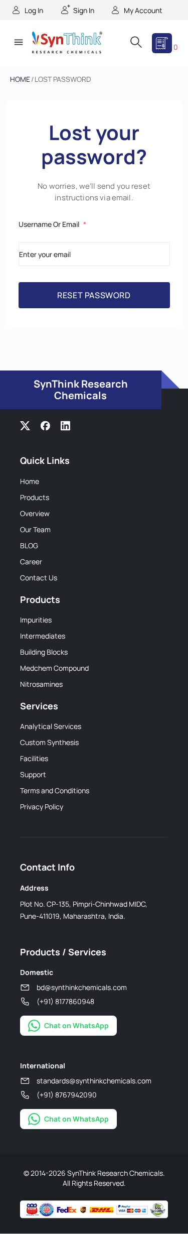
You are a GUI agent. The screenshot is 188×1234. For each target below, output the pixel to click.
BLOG (29, 545)
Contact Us (38, 577)
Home (20, 79)
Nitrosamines (41, 684)
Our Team (35, 529)
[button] (18, 43)
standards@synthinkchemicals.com (94, 1080)
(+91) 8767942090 (67, 1094)
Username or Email (52, 224)
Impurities (36, 620)
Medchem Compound (54, 668)
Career (31, 561)
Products (34, 497)
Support (33, 774)
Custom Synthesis (49, 742)
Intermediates (42, 636)
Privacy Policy (41, 806)
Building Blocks (44, 652)
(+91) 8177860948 (65, 1001)
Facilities (34, 758)
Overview (35, 513)
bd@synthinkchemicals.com (82, 987)
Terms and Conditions (54, 790)
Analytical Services (50, 726)
